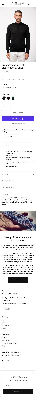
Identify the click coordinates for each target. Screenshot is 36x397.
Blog (3, 346)
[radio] (4, 98)
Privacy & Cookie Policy (9, 343)
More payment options (18, 123)
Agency (4, 320)
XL (10, 79)
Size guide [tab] (5, 174)
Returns (4, 337)
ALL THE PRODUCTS (18, 280)
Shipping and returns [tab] (8, 187)
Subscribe (18, 391)
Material (4, 84)
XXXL (18, 79)
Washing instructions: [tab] (8, 181)
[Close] (33, 373)
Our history (5, 325)
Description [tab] (5, 146)
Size (3, 76)
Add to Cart (18, 113)
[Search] (29, 4)
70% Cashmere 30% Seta (9, 87)
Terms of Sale (6, 340)
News (3, 322)
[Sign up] (33, 361)
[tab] (18, 160)
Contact (4, 328)
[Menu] (3, 4)
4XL (23, 79)
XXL (13, 79)
